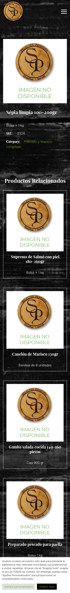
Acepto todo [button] (46, 586)
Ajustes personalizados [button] (18, 586)
